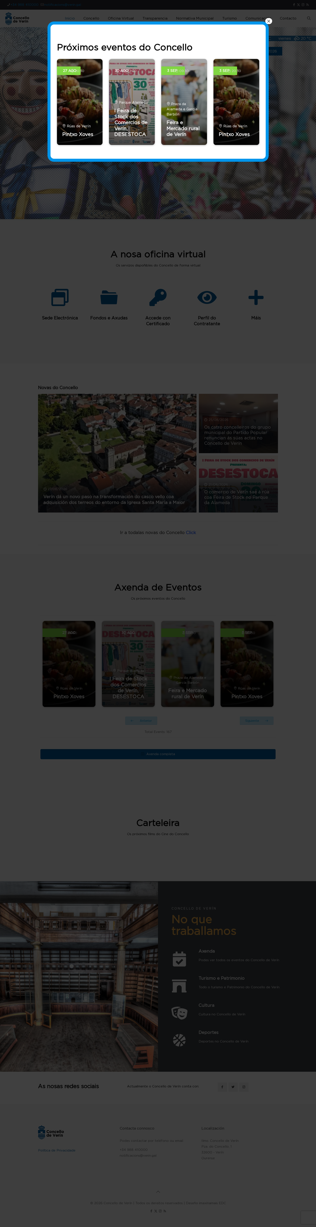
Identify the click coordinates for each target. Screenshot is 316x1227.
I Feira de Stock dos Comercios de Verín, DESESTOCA (130, 122)
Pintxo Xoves (77, 134)
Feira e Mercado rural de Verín (183, 128)
